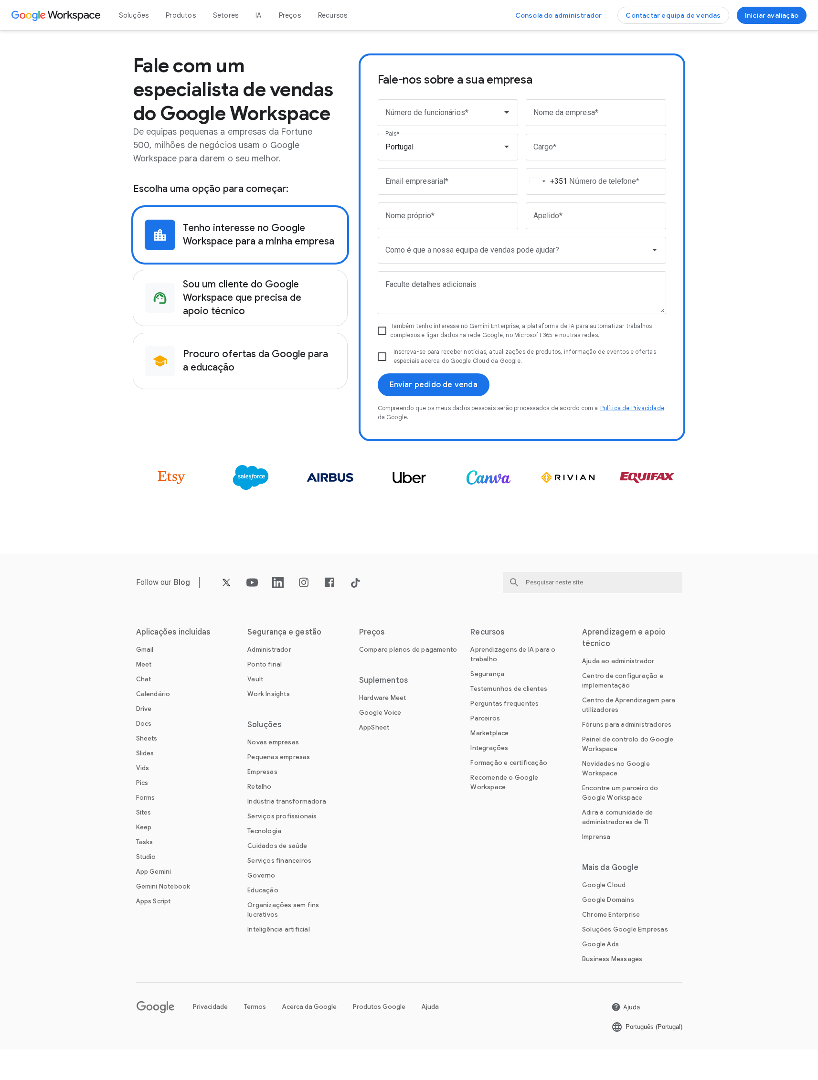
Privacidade (210, 1007)
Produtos (181, 15)
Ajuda (430, 1007)
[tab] (240, 235)
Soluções (134, 15)
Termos (255, 1007)
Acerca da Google (309, 1007)
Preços (290, 15)
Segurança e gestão (284, 632)
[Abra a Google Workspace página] (57, 15)
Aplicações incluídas (173, 632)
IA (258, 15)
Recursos (333, 15)
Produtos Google (379, 1007)
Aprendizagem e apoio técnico (624, 637)
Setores (225, 15)
